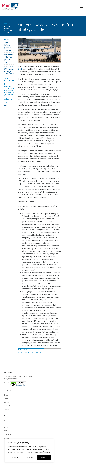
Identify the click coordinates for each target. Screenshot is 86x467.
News (6, 395)
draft (20, 69)
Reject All (29, 458)
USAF (6, 106)
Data (5, 431)
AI (4, 420)
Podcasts (7, 406)
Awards (6, 438)
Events (6, 398)
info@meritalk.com (10, 379)
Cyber (6, 427)
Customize (15, 458)
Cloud (6, 423)
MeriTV (6, 409)
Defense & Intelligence (26, 352)
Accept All (43, 458)
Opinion (6, 402)
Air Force (39, 352)
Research (7, 434)
